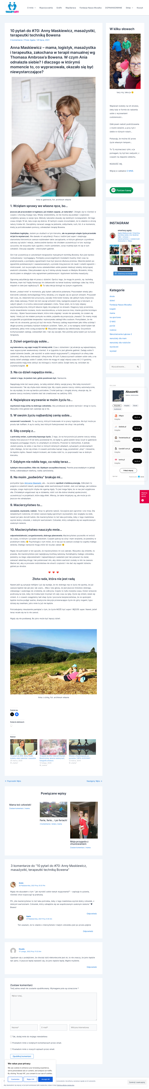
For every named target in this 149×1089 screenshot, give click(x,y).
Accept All (45, 1079)
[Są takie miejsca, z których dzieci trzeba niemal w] (114, 260)
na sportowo (115, 317)
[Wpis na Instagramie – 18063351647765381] (125, 260)
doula (112, 296)
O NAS (112, 321)
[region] (30, 1072)
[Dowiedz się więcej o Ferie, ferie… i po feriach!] (53, 809)
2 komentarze (45, 824)
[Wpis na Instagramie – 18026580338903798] (114, 249)
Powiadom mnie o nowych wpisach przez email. (33, 1049)
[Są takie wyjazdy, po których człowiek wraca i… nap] (136, 260)
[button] (34, 7)
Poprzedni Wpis (13, 781)
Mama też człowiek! (20, 804)
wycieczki (114, 347)
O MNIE (130, 171)
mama (27, 808)
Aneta (21, 883)
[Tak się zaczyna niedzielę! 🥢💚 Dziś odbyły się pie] (136, 249)
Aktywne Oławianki (32, 483)
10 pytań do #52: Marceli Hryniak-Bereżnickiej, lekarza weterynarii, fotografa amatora (53, 758)
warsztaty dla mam (118, 338)
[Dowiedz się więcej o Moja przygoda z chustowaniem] (84, 820)
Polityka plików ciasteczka (65, 1085)
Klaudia (22, 949)
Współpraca (71, 8)
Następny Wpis (94, 781)
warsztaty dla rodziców (120, 342)
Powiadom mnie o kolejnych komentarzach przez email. (37, 1043)
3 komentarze (16, 40)
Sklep (128, 8)
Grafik (59, 8)
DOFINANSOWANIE (113, 8)
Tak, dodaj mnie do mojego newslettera (29, 1036)
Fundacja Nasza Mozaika (91, 8)
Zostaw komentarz (16, 808)
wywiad (113, 351)
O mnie (30, 8)
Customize (15, 1079)
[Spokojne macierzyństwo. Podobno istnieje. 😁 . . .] (125, 249)
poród (112, 326)
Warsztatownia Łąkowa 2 (121, 334)
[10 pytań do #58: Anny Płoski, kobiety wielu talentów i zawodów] (23, 747)
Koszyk (140, 8)
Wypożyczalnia (46, 8)
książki (113, 309)
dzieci (54, 824)
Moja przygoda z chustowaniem (79, 842)
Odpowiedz (92, 913)
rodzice (113, 330)
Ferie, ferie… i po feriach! (53, 820)
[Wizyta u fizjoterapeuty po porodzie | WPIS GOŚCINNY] (82, 747)
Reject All (30, 1079)
